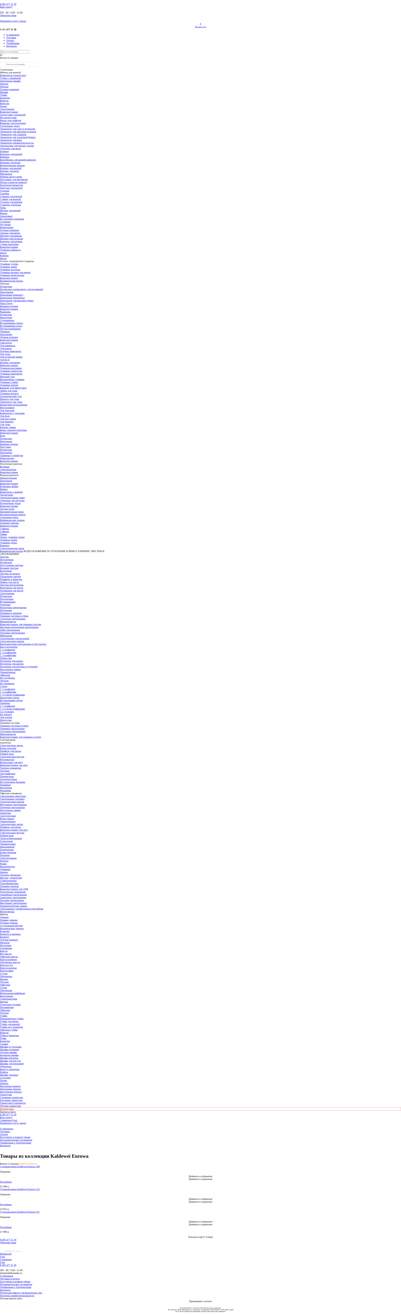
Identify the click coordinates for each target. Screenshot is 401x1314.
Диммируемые (8, 844)
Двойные (5, 331)
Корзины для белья (10, 162)
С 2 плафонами (8, 652)
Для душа (5, 354)
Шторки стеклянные (11, 235)
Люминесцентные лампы (13, 906)
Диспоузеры (6, 495)
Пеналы (4, 86)
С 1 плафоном (7, 649)
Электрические (8, 469)
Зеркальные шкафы (10, 81)
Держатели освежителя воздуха (17, 143)
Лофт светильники (10, 630)
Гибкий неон (7, 754)
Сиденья (4, 190)
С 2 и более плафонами (12, 709)
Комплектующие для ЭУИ (14, 889)
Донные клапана (9, 337)
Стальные (5, 221)
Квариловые (6, 227)
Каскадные (6, 571)
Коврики (4, 157)
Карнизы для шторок (11, 241)
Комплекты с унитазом (12, 413)
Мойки (4, 489)
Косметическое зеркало (12, 165)
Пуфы (3, 1038)
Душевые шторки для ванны (15, 272)
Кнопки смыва (8, 427)
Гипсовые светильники (12, 633)
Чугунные (5, 224)
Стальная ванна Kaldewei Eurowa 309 (20, 1166)
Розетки (4, 861)
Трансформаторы (9, 883)
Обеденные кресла (10, 962)
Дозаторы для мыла (10, 148)
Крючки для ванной (10, 168)
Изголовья (5, 945)
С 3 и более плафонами (12, 694)
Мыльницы (6, 174)
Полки (3, 106)
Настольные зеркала (11, 1091)
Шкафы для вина (9, 1075)
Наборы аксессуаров (11, 176)
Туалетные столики (10, 1004)
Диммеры (5, 869)
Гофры (3, 534)
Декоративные (8, 672)
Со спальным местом (11, 925)
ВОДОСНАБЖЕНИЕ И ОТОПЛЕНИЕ (45, 551)
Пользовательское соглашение (16, 1140)
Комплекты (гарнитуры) (13, 75)
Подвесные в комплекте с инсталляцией (21, 289)
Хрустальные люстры (11, 565)
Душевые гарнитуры (11, 371)
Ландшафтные (7, 773)
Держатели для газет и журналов (17, 128)
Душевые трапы (8, 540)
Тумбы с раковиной (10, 78)
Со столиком (7, 711)
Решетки (4, 545)
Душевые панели (9, 385)
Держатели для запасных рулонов (18, 131)
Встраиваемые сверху (11, 323)
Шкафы (4, 92)
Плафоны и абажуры (11, 579)
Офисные (5, 675)
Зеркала (4, 83)
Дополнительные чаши (12, 497)
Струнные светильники (12, 618)
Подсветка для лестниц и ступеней (18, 666)
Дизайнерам (12, 43)
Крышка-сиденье (9, 306)
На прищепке (7, 683)
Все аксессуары (8, 117)
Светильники (7, 109)
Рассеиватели (7, 759)
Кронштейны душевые (12, 379)
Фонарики (5, 790)
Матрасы (5, 942)
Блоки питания (8, 748)
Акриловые (6, 216)
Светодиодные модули (12, 756)
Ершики (4, 151)
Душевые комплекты (11, 373)
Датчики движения (10, 875)
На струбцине (7, 678)
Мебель (4, 914)
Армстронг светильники (13, 897)
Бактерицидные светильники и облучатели (23, 644)
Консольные (6, 996)
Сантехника (6, 69)
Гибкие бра (6, 658)
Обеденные (6, 976)
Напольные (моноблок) (12, 297)
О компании (12, 34)
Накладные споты (9, 697)
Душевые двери (8, 266)
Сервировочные (8, 999)
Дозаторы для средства (12, 500)
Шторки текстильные (11, 238)
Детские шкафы (8, 1052)
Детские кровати (9, 939)
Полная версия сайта (11, 1298)
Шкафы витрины (9, 1058)
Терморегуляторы (9, 523)
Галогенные (6, 841)
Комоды (4, 100)
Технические (7, 849)
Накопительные (8, 478)
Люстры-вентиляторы (11, 585)
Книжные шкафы (9, 1055)
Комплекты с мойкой (11, 492)
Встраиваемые (8, 602)
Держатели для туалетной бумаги (18, 137)
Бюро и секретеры (9, 1069)
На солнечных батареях (12, 782)
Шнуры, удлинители (11, 877)
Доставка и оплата (10, 1278)
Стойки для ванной (10, 199)
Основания (6, 948)
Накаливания (7, 846)
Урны (3, 207)
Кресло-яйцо (7, 970)
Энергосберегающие (11, 838)
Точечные (5, 604)
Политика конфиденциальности (17, 1295)
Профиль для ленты (10, 751)
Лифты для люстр (9, 582)
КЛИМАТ (71, 551)
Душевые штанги (9, 393)
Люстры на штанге (10, 573)
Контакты (11, 46)
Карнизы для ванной (11, 154)
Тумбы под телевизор (11, 1027)
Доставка (11, 37)
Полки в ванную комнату (13, 182)
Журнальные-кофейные (12, 993)
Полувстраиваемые (10, 328)
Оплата (10, 40)
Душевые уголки (9, 264)
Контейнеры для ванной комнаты (18, 159)
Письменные (7, 1007)
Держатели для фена (11, 140)
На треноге (6, 714)
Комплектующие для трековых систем (20, 624)
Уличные (5, 770)
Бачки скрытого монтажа (13, 430)
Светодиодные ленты (11, 745)
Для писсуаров (8, 419)
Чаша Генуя (6, 303)
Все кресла (6, 953)
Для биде (5, 359)
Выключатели (7, 866)
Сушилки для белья (10, 205)
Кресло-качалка (8, 968)
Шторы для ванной (10, 210)
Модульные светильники (13, 804)
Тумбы (3, 95)
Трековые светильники (12, 728)
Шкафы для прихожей (12, 1063)
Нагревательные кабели (13, 514)
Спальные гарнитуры (11, 1097)
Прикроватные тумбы (11, 1018)
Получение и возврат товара (15, 1137)
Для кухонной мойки (11, 357)
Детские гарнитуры (10, 1106)
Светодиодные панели (12, 641)
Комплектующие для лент (14, 765)
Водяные (5, 466)
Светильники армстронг (13, 796)
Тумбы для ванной (10, 1024)
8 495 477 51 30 (8, 1239)
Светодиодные (8, 816)
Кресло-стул (6, 965)
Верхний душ (7, 376)
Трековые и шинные (11, 613)
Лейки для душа (8, 390)
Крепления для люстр (11, 587)
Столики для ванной (11, 202)
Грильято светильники (12, 900)
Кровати (4, 937)
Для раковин (6, 421)
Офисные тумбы (9, 1030)
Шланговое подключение (13, 404)
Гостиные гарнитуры (11, 1100)
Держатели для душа (11, 402)
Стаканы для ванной (11, 196)
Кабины (4, 255)
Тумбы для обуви (9, 1021)
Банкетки (5, 98)
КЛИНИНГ (84, 551)
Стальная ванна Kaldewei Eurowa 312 (20, 1189)
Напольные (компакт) (11, 295)
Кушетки (5, 931)
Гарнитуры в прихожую (13, 1103)
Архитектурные (8, 779)
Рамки (3, 863)
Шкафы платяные (9, 1049)
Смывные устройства (11, 455)
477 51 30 (8, 4)
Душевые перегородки (12, 275)
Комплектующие (9, 112)
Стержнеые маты (9, 517)
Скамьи (4, 1044)
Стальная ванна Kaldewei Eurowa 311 (20, 1212)
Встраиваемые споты (11, 700)
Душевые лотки (8, 542)
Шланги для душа (9, 399)
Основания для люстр (11, 590)
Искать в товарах (9, 57)
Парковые (5, 785)
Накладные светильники (13, 607)
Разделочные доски (10, 503)
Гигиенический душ (11, 396)
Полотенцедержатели (11, 185)
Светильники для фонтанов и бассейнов (21, 908)
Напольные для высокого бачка (17, 300)
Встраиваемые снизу (11, 326)
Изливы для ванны (10, 362)
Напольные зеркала (10, 1089)
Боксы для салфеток (10, 120)
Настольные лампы (10, 810)
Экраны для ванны (10, 233)
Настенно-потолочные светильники (19, 627)
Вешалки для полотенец (13, 123)
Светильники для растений (14, 638)
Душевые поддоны (10, 269)
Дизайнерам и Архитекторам (15, 1142)
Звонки (4, 872)
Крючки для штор (9, 171)
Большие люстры (9, 568)
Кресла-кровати (8, 959)
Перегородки (7, 458)
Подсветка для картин (12, 663)
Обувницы (5, 1066)
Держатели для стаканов (13, 134)
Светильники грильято (12, 799)
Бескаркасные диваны (12, 928)
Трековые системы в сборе (14, 616)
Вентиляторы (7, 911)
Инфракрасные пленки (12, 520)
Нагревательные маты (12, 511)
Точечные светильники (12, 807)
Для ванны (6, 348)
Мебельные (6, 635)
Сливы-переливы (9, 244)
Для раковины (7, 345)
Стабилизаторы (8, 880)
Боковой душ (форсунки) (13, 388)
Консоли (4, 103)
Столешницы (7, 320)
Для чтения (6, 717)
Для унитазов (7, 410)
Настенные (6, 610)
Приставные (6, 292)
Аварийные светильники (13, 894)
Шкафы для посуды (10, 1060)
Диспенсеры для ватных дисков (17, 145)
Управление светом (10, 576)
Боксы (3, 258)
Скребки (4, 193)
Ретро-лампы (7, 818)
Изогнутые (6, 720)
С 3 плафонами (8, 655)
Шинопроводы (8, 621)
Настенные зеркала (10, 1086)
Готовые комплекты (10, 351)
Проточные (6, 480)
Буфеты (4, 1072)
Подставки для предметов (14, 179)
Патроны (5, 855)
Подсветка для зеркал (11, 661)
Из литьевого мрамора (12, 219)
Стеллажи (5, 1077)
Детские (4, 680)
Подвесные (6, 286)
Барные (4, 979)
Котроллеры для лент (11, 762)
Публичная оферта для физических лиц (21, 1292)
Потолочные (6, 559)
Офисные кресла (9, 956)
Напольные (6, 334)
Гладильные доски (10, 126)
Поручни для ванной (11, 188)
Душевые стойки (9, 382)
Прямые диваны (8, 920)
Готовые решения (9, 89)
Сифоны (4, 531)
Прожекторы (7, 776)
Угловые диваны (9, 923)
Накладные (6, 317)
